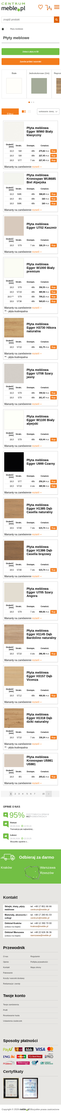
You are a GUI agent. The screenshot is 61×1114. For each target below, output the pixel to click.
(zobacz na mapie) (12, 927)
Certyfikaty (13, 1071)
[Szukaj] (56, 20)
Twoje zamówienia (11, 1005)
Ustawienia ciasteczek (12, 1021)
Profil (5, 1010)
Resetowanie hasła (11, 1015)
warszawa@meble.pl (40, 935)
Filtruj (10, 114)
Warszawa (48, 867)
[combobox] (48, 111)
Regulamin (35, 956)
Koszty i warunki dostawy (13, 978)
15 (43, 794)
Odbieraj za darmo (36, 857)
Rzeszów (47, 873)
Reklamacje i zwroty (11, 984)
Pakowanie (8, 973)
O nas (5, 956)
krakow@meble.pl (39, 926)
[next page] (49, 794)
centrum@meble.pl (39, 909)
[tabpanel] (14, 84)
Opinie (6, 962)
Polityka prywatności (39, 962)
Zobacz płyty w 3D (31, 52)
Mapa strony (35, 967)
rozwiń (35, 166)
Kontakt (10, 897)
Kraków (6, 867)
